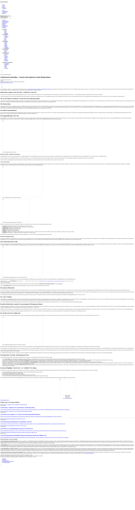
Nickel (6, 43)
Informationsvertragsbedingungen (8, 461)
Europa (6, 65)
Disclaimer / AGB (6, 460)
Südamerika (7, 64)
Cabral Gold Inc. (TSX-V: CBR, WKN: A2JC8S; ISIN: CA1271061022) (40, 89)
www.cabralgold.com (68, 398)
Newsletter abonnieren (4, 17)
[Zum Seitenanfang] (0, 464)
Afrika (6, 66)
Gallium (6, 56)
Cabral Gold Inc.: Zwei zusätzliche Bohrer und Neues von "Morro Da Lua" (16, 428)
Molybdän (6, 55)
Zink (5, 39)
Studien (4, 23)
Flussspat (6, 59)
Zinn (5, 40)
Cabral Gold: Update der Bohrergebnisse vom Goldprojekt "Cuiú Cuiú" (16, 421)
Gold (3, 5)
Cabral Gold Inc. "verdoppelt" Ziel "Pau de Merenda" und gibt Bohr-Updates (17, 407)
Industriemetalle (5, 34)
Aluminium (4, 8)
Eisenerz (4, 7)
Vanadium (6, 47)
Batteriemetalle (5, 41)
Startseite (4, 20)
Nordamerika (7, 63)
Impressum (4, 459)
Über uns (4, 458)
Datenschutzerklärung (6, 462)
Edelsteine (6, 60)
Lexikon (4, 27)
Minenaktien (5, 12)
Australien (6, 68)
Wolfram (6, 57)
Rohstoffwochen (5, 11)
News (3, 10)
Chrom (6, 58)
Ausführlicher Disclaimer (89, 453)
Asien (6, 67)
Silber (6, 31)
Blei (5, 38)
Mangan (6, 45)
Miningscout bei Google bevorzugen (6, 82)
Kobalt (6, 44)
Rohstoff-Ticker (5, 25)
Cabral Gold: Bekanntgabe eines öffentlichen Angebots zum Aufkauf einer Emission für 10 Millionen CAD (23, 435)
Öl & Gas (6, 50)
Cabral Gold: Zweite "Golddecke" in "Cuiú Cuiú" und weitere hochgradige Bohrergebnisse (20, 414)
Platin (6, 32)
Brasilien (1, 400)
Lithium (4, 6)
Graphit (6, 46)
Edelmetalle (5, 29)
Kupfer (4, 4)
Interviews (4, 13)
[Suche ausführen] (10, 18)
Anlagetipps (5, 26)
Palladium (6, 33)
